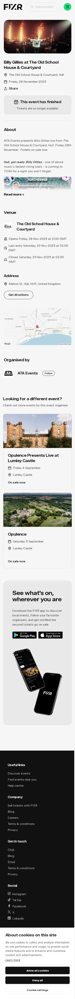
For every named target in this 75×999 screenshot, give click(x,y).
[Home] (13, 7)
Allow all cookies (37, 970)
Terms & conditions (21, 824)
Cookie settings (37, 990)
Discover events (19, 773)
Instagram (19, 894)
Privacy (13, 830)
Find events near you (22, 779)
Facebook (19, 906)
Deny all (37, 980)
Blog (11, 811)
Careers (13, 818)
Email (11, 862)
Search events (44, 7)
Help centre (16, 785)
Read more (13, 194)
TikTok (17, 900)
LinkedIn (18, 918)
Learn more (12, 960)
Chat (11, 850)
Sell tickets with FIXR (22, 805)
